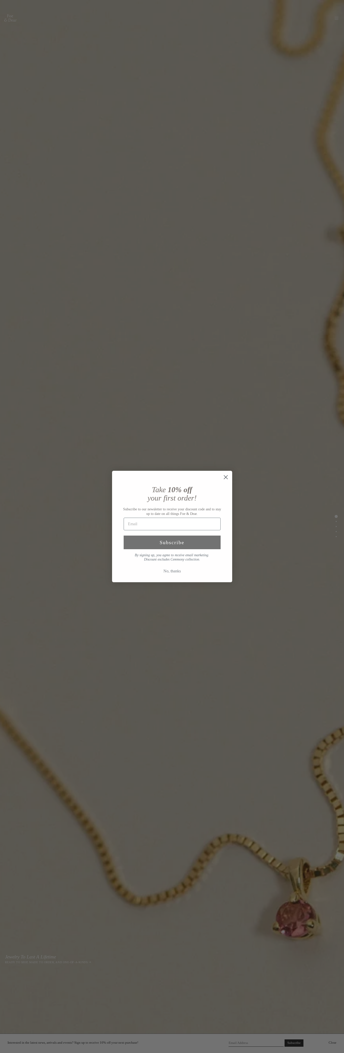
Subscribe (172, 542)
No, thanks (172, 571)
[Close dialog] (225, 477)
